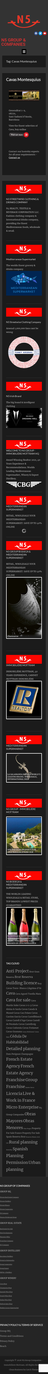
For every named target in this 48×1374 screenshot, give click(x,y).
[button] (24, 51)
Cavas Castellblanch (31, 1016)
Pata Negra (27, 1128)
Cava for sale (18, 1000)
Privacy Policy (7, 1341)
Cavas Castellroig (27, 1024)
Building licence (21, 982)
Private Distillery (5, 1201)
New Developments (6, 1233)
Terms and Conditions (11, 1336)
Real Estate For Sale (6, 1229)
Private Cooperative (6, 1209)
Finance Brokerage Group (8, 1217)
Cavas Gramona (14, 1031)
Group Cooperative (6, 1264)
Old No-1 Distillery (6, 1272)
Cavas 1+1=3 (25, 1005)
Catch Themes (32, 1369)
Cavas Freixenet (31, 1028)
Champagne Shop (6, 1288)
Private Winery (5, 1205)
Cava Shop (3, 1284)
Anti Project (17, 971)
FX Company (4, 1213)
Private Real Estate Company (9, 1197)
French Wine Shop (6, 1296)
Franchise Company (6, 1241)
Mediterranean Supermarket (9, 1308)
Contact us (14, 157)
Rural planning (23, 1142)
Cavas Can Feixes (22, 1013)
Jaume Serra (29, 1087)
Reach (3, 1346)
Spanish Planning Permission (17, 1155)
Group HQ (5, 1331)
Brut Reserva (24, 977)
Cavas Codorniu (14, 1028)
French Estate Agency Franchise (20, 1073)
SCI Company (4, 1245)
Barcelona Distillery (6, 1256)
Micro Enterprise (22, 1107)
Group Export (4, 1268)
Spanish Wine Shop (6, 1292)
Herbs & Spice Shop (6, 1304)
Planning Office (5, 1237)
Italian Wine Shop (6, 1300)
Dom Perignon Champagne (19, 1054)
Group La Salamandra (7, 1260)
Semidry (9, 1150)
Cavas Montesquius (23, 79)
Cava (10, 993)
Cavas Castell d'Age (16, 1020)
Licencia (14, 1093)
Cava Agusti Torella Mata (28, 994)
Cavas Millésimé (28, 1032)
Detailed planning (23, 1048)
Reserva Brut (18, 1136)
